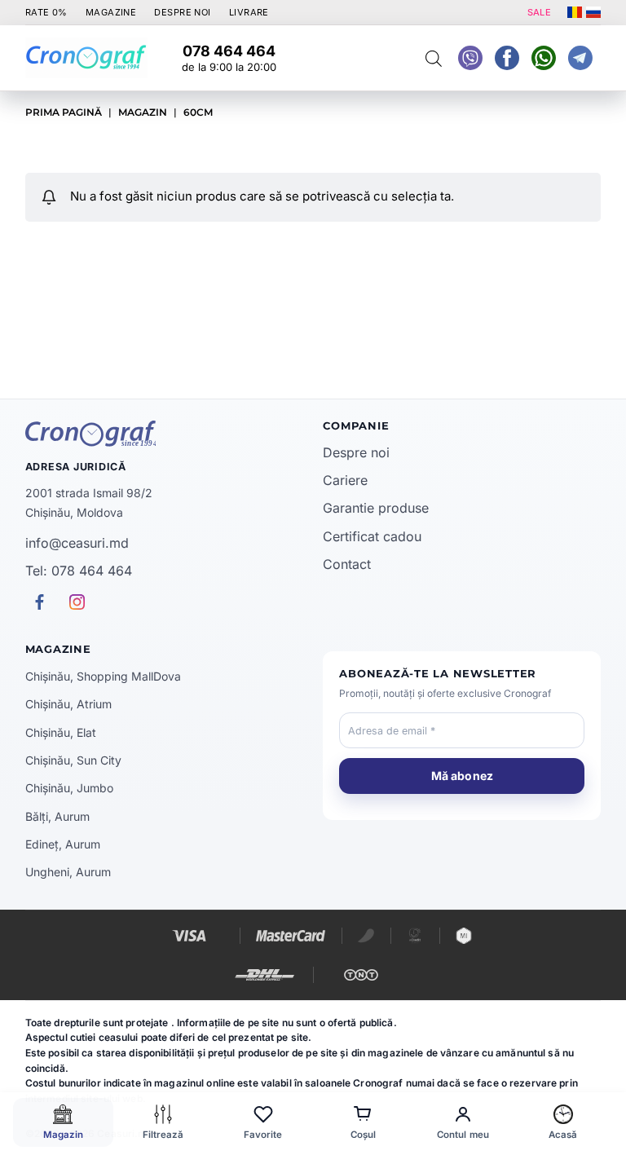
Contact (347, 564)
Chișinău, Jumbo (69, 788)
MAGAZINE (111, 12)
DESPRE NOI (182, 12)
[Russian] (593, 12)
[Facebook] (543, 58)
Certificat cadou (372, 536)
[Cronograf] (164, 433)
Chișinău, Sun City (73, 760)
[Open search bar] (433, 58)
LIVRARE (249, 12)
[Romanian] (574, 12)
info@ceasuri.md (77, 543)
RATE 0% (46, 12)
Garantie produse (376, 508)
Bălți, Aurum (57, 816)
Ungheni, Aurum (68, 872)
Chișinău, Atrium (68, 704)
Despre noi (356, 452)
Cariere (345, 480)
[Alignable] (507, 58)
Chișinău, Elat (60, 732)
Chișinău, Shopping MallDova (103, 676)
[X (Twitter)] (470, 58)
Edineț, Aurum (62, 844)
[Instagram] (580, 58)
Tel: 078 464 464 (78, 570)
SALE (539, 12)
